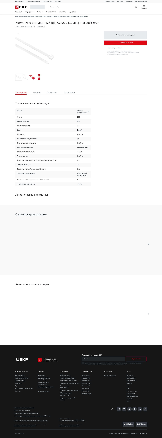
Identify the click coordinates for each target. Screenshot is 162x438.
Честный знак (131, 393)
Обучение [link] (129, 1)
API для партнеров (65, 393)
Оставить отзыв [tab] (69, 92)
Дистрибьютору (47, 1)
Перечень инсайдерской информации (26, 413)
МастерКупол (86, 383)
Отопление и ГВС (43, 391)
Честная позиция (132, 391)
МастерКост (85, 375)
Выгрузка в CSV (64, 395)
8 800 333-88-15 (50, 359)
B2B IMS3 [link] (120, 1)
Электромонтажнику (33, 1)
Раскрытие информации (22, 410)
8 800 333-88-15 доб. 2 (123, 52)
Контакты (129, 398)
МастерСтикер (86, 393)
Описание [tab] (36, 92)
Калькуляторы (51, 12)
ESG (128, 388)
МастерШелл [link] (86, 380)
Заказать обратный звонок (51, 361)
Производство (131, 378)
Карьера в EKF (131, 380)
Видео (128, 386)
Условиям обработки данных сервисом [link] (23, 425)
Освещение (41, 375)
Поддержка (29, 12)
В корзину (26, 263)
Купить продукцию (110, 375)
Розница (17, 391)
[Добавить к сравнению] (42, 263)
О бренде (130, 375)
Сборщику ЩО (19, 1)
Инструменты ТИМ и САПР (68, 380)
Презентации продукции (67, 378)
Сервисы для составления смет (69, 390)
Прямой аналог (22, 293)
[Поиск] (136, 7)
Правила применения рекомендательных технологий (31, 420)
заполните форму (123, 54)
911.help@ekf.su (111, 54)
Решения (18, 12)
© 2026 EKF (19, 433)
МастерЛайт (86, 388)
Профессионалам (21, 371)
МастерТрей (86, 386)
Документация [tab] (52, 92)
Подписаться (136, 359)
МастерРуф (85, 391)
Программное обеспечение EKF (70, 383)
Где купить (72, 12)
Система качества (132, 396)
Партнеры (62, 12)
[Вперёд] (148, 244)
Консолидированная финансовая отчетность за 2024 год (32, 416)
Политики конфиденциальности (117, 364)
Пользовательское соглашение (24, 408)
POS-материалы (65, 375)
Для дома (58, 1)
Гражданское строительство (24, 388)
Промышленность (20, 386)
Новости (129, 383)
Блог (128, 401)
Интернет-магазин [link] (141, 1)
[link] (119, 409)
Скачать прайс (109, 1)
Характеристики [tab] (21, 92)
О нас (39, 12)
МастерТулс (86, 378)
